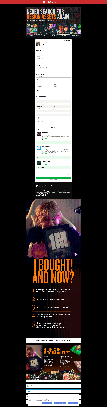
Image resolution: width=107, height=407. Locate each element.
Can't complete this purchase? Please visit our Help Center (45, 185)
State (55, 84)
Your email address (39, 51)
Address (37, 69)
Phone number (38, 65)
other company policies (43, 192)
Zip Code (37, 79)
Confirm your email (39, 56)
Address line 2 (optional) (40, 74)
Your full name (38, 60)
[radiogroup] (53, 112)
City (36, 84)
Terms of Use (64, 191)
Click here (48, 45)
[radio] (37, 98)
